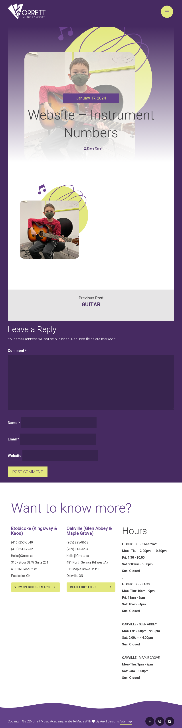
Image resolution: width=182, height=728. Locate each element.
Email (13, 439)
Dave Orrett (95, 148)
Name (14, 423)
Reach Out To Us (83, 587)
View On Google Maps (32, 587)
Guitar (91, 304)
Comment (17, 351)
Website (15, 456)
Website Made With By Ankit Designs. (92, 721)
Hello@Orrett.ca (22, 556)
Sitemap (126, 721)
